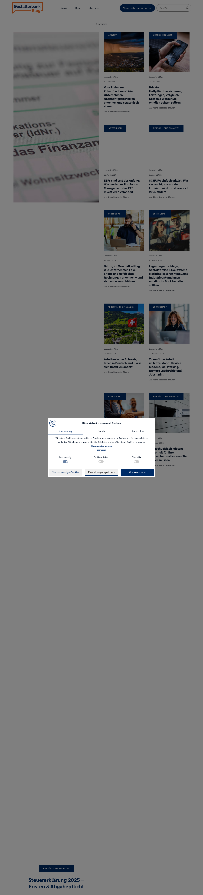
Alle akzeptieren (137, 472)
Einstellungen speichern (101, 472)
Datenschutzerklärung (101, 446)
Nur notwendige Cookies (65, 472)
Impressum (101, 450)
